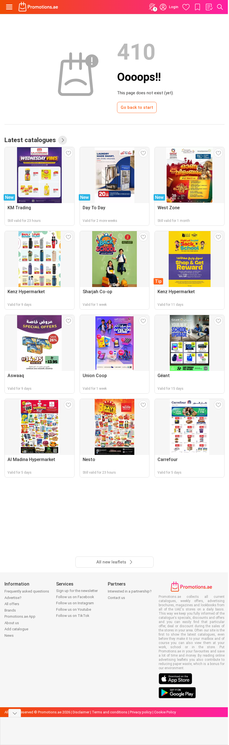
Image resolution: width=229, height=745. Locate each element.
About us (11, 623)
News (9, 635)
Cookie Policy (165, 712)
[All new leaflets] (62, 140)
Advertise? (13, 598)
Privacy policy (141, 712)
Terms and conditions (109, 712)
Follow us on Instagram (75, 603)
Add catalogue (16, 629)
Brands (10, 610)
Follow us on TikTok (72, 616)
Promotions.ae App (19, 616)
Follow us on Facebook (75, 597)
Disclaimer (81, 712)
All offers (11, 604)
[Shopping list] (208, 7)
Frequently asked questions (26, 591)
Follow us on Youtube (73, 609)
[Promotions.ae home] (38, 7)
